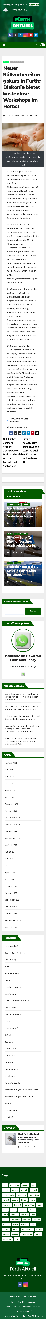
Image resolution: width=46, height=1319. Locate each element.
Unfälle (16, 1229)
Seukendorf (10, 1042)
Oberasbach (11, 1007)
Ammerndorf (11, 946)
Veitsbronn (10, 1076)
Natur (5, 1215)
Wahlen (15, 1234)
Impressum (30, 1302)
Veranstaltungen (13, 1083)
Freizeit (24, 1190)
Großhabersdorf (13, 973)
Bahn (5, 1185)
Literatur (22, 1210)
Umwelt (6, 1229)
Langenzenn (11, 994)
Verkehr (6, 1234)
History (8, 980)
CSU (33, 1185)
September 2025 (13, 838)
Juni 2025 (10, 859)
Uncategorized (12, 1069)
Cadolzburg (10, 959)
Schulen (26, 1220)
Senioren (36, 1220)
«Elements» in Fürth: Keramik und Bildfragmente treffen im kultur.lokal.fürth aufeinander (22, 729)
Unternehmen (27, 1229)
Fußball (34, 1190)
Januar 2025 (11, 893)
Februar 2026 (11, 804)
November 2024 (13, 906)
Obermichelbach (13, 1014)
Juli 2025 (9, 852)
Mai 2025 (9, 865)
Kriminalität (29, 1205)
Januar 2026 (11, 811)
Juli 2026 (9, 770)
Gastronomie (8, 1195)
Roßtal (8, 1035)
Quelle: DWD (30, 10)
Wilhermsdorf (11, 1110)
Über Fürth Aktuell (35, 1316)
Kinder (24, 1200)
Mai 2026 (9, 783)
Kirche (32, 1200)
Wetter (38, 1234)
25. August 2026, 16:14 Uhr (22, 552)
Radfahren (15, 1220)
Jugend (15, 1200)
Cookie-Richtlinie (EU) (23, 1311)
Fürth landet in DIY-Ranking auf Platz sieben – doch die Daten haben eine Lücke (20, 741)
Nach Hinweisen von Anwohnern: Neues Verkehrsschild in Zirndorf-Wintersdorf (22, 697)
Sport (15, 1224)
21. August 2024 (27, 1147)
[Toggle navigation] (21, 45)
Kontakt (21, 1302)
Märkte (32, 1210)
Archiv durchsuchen (16, 601)
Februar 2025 (11, 886)
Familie (36, 116)
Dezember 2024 (13, 900)
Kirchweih (7, 1205)
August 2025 (11, 845)
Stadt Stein (10, 1048)
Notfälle (14, 1215)
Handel (6, 1200)
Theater (24, 1224)
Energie (6, 1190)
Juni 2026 (10, 776)
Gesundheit (34, 1195)
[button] (37, 45)
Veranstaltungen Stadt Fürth (19, 1096)
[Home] (4, 45)
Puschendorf (11, 1028)
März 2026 (10, 797)
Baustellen (14, 1185)
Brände (25, 1185)
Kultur (39, 1205)
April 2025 (10, 872)
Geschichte (21, 1195)
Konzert (17, 1205)
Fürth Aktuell (23, 1269)
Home (13, 1302)
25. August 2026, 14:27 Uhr (22, 582)
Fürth (6, 62)
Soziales (6, 1224)
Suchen (33, 611)
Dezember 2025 (13, 817)
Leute (13, 1210)
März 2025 (10, 879)
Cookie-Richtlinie (13, 1307)
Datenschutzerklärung (31, 1307)
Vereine (39, 1229)
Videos (8, 1103)
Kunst (5, 1210)
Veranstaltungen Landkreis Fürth (21, 1090)
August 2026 (11, 763)
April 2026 (10, 790)
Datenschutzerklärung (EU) (14, 1316)
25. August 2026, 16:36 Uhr (22, 523)
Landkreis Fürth (17, 62)
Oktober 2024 (11, 913)
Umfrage (9, 1062)
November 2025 (13, 824)
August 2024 (11, 927)
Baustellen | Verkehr (15, 953)
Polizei (17, 563)
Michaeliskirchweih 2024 (17, 1001)
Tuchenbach (11, 1055)
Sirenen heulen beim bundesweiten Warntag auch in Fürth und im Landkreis (31, 448)
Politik (5, 1220)
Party (33, 1215)
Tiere (33, 1224)
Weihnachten (26, 1234)
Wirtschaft (7, 1239)
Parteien (24, 1215)
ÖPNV (17, 1239)
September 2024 (13, 920)
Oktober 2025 (11, 831)
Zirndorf (26, 504)
